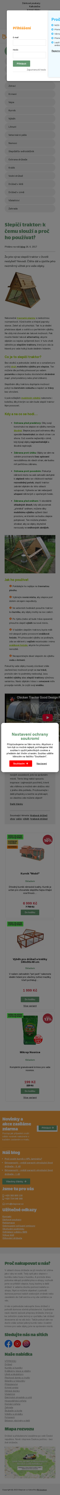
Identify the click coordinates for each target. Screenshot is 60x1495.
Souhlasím (19, 763)
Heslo (15, 49)
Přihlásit (21, 63)
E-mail (15, 37)
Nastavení (41, 763)
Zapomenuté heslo (36, 69)
